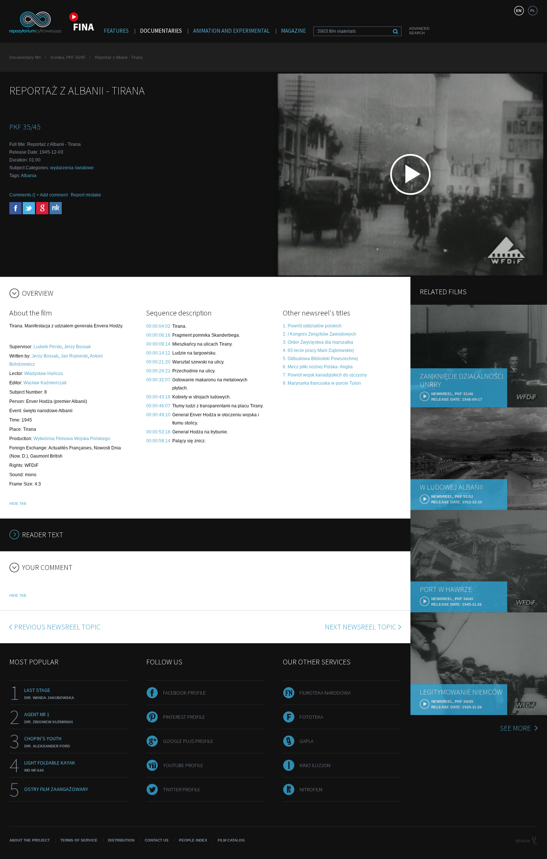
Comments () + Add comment (38, 195)
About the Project (29, 840)
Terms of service (78, 840)
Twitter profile (181, 789)
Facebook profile (184, 692)
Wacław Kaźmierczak (45, 382)
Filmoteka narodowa (325, 692)
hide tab (17, 503)
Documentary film (25, 57)
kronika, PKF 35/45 (68, 57)
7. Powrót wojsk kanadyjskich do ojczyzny (325, 375)
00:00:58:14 (158, 440)
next (360, 626)
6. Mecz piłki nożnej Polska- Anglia (318, 366)
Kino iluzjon (315, 765)
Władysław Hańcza (43, 373)
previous (57, 626)
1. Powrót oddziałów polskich (312, 325)
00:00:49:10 (158, 414)
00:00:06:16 (158, 335)
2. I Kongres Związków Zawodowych (319, 334)
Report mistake (86, 195)
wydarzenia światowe (72, 167)
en (518, 11)
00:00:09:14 (158, 344)
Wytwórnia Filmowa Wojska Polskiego (71, 438)
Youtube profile (183, 765)
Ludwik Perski (47, 346)
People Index (193, 840)
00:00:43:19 (158, 397)
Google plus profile (188, 741)
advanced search (419, 30)
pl (532, 11)
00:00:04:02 (158, 326)
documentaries (161, 30)
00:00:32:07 (158, 379)
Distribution (121, 840)
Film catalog (231, 840)
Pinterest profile (184, 717)
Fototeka (311, 717)
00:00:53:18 (158, 432)
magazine (293, 30)
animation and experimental (231, 30)
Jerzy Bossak (77, 346)
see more (515, 728)
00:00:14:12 (158, 353)
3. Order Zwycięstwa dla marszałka (318, 342)
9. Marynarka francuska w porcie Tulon (322, 383)
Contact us (157, 840)
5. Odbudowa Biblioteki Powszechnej (320, 358)
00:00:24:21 (158, 371)
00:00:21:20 (158, 362)
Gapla (306, 741)
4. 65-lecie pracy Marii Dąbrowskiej (318, 350)
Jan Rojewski (74, 356)
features (116, 30)
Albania (28, 175)
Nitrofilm (311, 789)
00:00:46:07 (158, 405)
